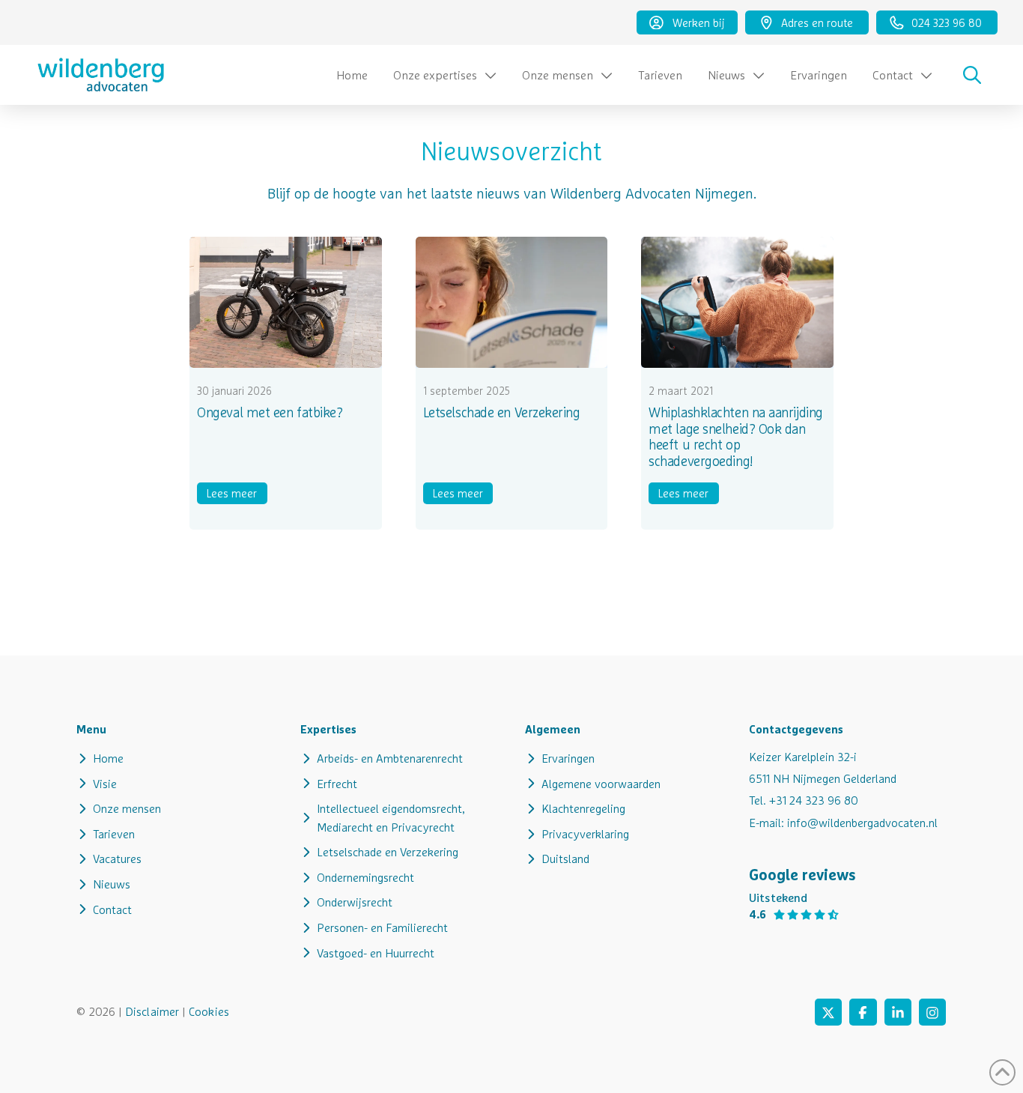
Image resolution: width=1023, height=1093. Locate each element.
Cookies (209, 1011)
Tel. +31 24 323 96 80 (803, 800)
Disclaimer (152, 1011)
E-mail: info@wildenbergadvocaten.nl (843, 822)
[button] (972, 75)
